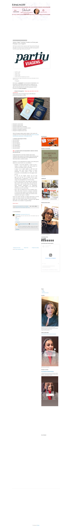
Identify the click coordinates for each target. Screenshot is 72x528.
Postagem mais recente (16, 247)
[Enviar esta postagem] (30, 206)
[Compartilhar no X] (34, 206)
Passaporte (23, 207)
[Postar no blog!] (33, 206)
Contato (43, 291)
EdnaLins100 (18, 4)
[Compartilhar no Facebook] (35, 206)
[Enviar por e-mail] (32, 206)
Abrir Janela (17, 218)
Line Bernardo (17, 214)
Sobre (43, 290)
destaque (16, 207)
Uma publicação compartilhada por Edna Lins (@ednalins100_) (53, 269)
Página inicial (26, 247)
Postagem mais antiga (35, 247)
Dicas (19, 207)
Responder (17, 229)
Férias (21, 207)
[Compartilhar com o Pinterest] (36, 206)
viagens (27, 207)
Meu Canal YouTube (45, 292)
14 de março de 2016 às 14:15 (25, 214)
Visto (29, 207)
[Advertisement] (23, 30)
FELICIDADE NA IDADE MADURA (47, 371)
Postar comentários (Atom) (19, 249)
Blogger (38, 525)
